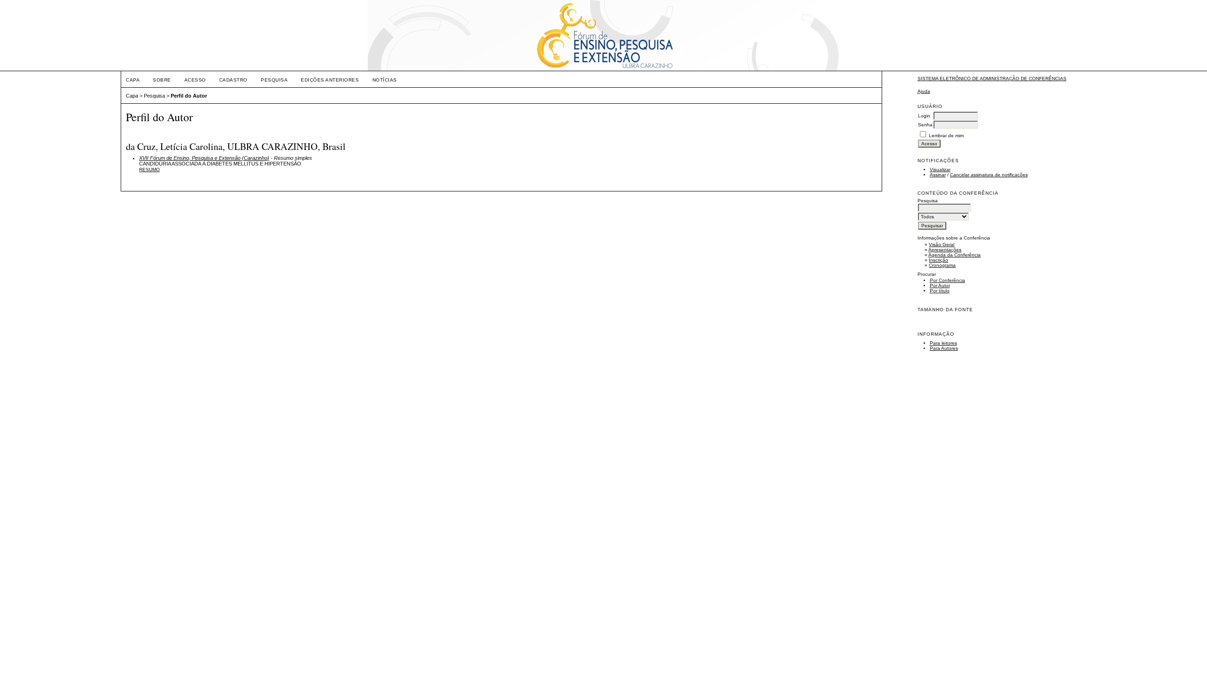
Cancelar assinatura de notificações (989, 174)
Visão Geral (941, 244)
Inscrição (938, 260)
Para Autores (944, 348)
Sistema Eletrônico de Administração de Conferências (992, 78)
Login (924, 115)
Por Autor (940, 285)
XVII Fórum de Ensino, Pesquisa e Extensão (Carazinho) (204, 158)
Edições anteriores (330, 80)
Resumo (149, 169)
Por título (940, 290)
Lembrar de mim (946, 135)
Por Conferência (947, 280)
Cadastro (233, 80)
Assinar (938, 174)
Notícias (384, 80)
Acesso (195, 80)
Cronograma (942, 265)
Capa (133, 80)
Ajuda (924, 91)
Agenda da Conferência (954, 254)
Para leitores (943, 343)
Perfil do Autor (189, 96)
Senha (925, 124)
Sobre (162, 80)
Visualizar (940, 169)
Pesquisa (274, 80)
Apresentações (944, 249)
